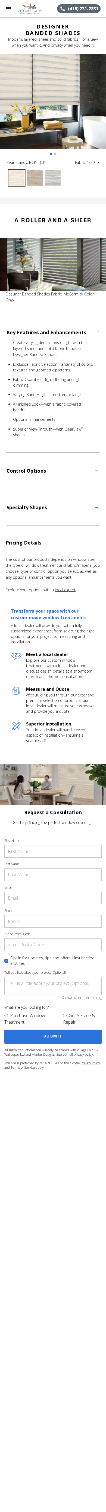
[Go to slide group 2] (55, 154)
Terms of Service (23, 1067)
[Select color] (17, 178)
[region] (53, 107)
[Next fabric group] (98, 162)
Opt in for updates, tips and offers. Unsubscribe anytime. (52, 960)
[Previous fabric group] (71, 162)
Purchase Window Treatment (24, 1019)
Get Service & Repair (79, 1019)
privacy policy (83, 1054)
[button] (8, 8)
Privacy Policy (90, 1063)
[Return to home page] (33, 8)
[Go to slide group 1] (51, 154)
